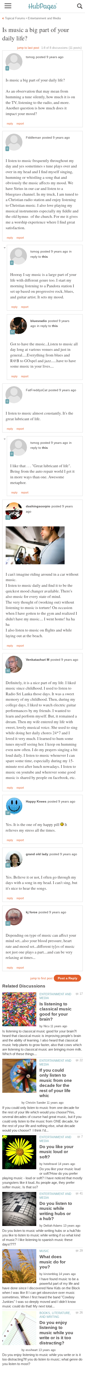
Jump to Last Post (28, 47)
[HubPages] (42, 7)
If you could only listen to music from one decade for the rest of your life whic (55, 1083)
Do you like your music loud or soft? (56, 1151)
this (45, 256)
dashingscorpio (38, 506)
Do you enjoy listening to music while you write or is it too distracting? (56, 1332)
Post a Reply (67, 978)
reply (10, 123)
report (20, 123)
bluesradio (38, 321)
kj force (31, 912)
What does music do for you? (52, 1261)
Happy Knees (36, 801)
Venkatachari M (37, 659)
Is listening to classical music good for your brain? (55, 1012)
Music (44, 1251)
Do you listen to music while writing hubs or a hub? (55, 1211)
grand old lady (37, 854)
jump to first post (41, 978)
